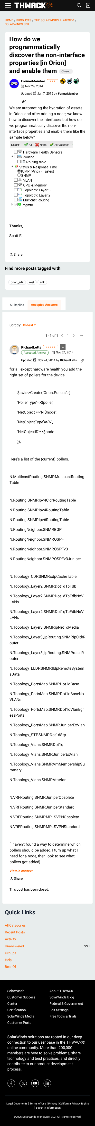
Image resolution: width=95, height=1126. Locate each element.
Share (15, 254)
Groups (10, 953)
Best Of (10, 967)
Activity (10, 939)
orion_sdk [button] (17, 282)
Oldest (28, 325)
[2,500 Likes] (76, 81)
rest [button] (31, 282)
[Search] (79, 5)
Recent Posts (15, 932)
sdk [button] (42, 282)
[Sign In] (88, 5)
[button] (14, 83)
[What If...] (63, 347)
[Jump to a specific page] (82, 335)
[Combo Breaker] (63, 81)
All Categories (15, 925)
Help (8, 960)
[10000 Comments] (70, 81)
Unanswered (47, 946)
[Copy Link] (24, 101)
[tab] (17, 305)
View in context (21, 871)
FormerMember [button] (33, 81)
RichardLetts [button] (31, 347)
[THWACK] (34, 5)
